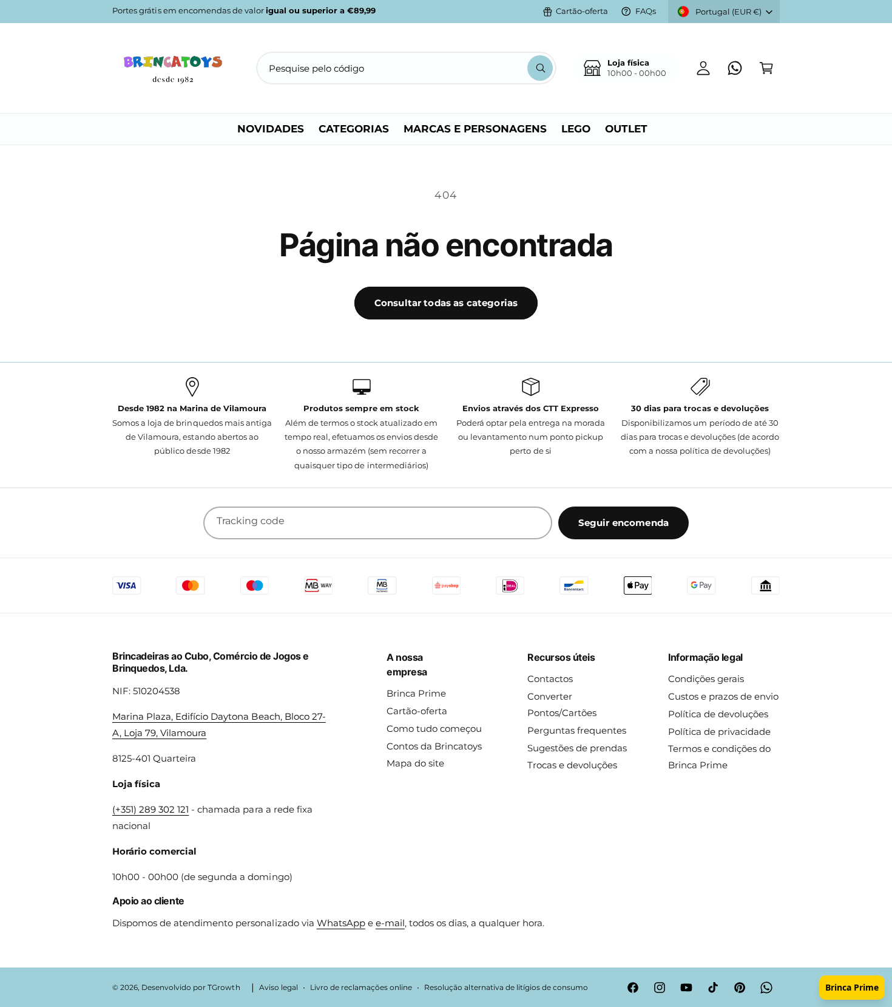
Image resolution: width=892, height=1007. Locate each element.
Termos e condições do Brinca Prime (719, 757)
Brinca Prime (416, 693)
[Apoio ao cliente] (735, 68)
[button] (766, 68)
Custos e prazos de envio (723, 696)
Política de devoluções (718, 714)
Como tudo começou (434, 728)
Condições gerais (706, 678)
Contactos (550, 678)
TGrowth (224, 987)
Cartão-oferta (582, 11)
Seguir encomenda (623, 522)
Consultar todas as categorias (446, 303)
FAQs (645, 11)
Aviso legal (278, 987)
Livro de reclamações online (361, 987)
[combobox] (406, 68)
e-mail (390, 923)
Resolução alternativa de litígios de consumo (506, 987)
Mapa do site (415, 763)
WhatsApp (341, 923)
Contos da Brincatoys (434, 746)
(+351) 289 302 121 (150, 809)
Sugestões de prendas (577, 748)
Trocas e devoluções (572, 765)
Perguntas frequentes (576, 730)
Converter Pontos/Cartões (561, 705)
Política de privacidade (719, 731)
